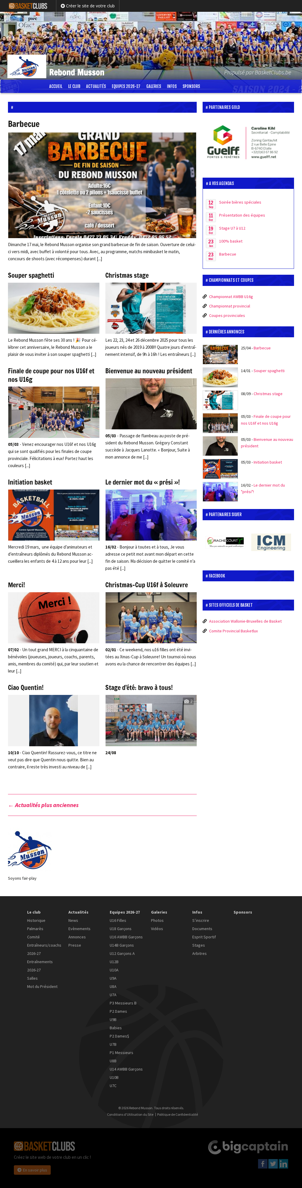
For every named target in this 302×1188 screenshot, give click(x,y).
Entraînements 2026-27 (40, 966)
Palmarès (35, 928)
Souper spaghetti (31, 275)
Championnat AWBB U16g (231, 296)
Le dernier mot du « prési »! (142, 482)
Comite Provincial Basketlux (233, 631)
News (73, 920)
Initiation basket (30, 482)
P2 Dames (118, 1011)
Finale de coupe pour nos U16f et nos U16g (51, 375)
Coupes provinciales (227, 315)
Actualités (96, 86)
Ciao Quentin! (26, 687)
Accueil (55, 86)
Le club (74, 86)
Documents (202, 928)
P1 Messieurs (121, 1052)
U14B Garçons (122, 945)
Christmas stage (127, 275)
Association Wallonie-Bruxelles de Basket (245, 621)
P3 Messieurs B (123, 1003)
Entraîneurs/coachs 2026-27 (44, 949)
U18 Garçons (121, 928)
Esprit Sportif (204, 937)
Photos (157, 920)
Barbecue (24, 124)
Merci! (16, 584)
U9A (113, 978)
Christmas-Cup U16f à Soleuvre (146, 584)
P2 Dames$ (119, 1036)
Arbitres (199, 953)
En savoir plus (35, 1170)
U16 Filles (118, 920)
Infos (172, 86)
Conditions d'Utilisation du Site (130, 1114)
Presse (74, 945)
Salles (32, 978)
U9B (113, 1019)
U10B (114, 1077)
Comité (33, 937)
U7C (113, 1085)
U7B (113, 1044)
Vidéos (157, 928)
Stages (198, 945)
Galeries (153, 86)
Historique (36, 920)
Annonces (77, 937)
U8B (113, 1060)
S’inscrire (200, 920)
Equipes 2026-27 (126, 86)
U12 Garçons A (122, 953)
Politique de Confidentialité (177, 1114)
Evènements (79, 928)
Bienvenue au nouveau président (148, 370)
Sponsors (191, 86)
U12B (114, 961)
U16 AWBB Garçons (126, 937)
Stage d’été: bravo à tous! (139, 687)
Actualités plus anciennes (43, 805)
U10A (114, 970)
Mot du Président (42, 986)
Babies (116, 1027)
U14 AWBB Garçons (126, 1069)
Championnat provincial (229, 306)
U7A (113, 994)
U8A (113, 986)
